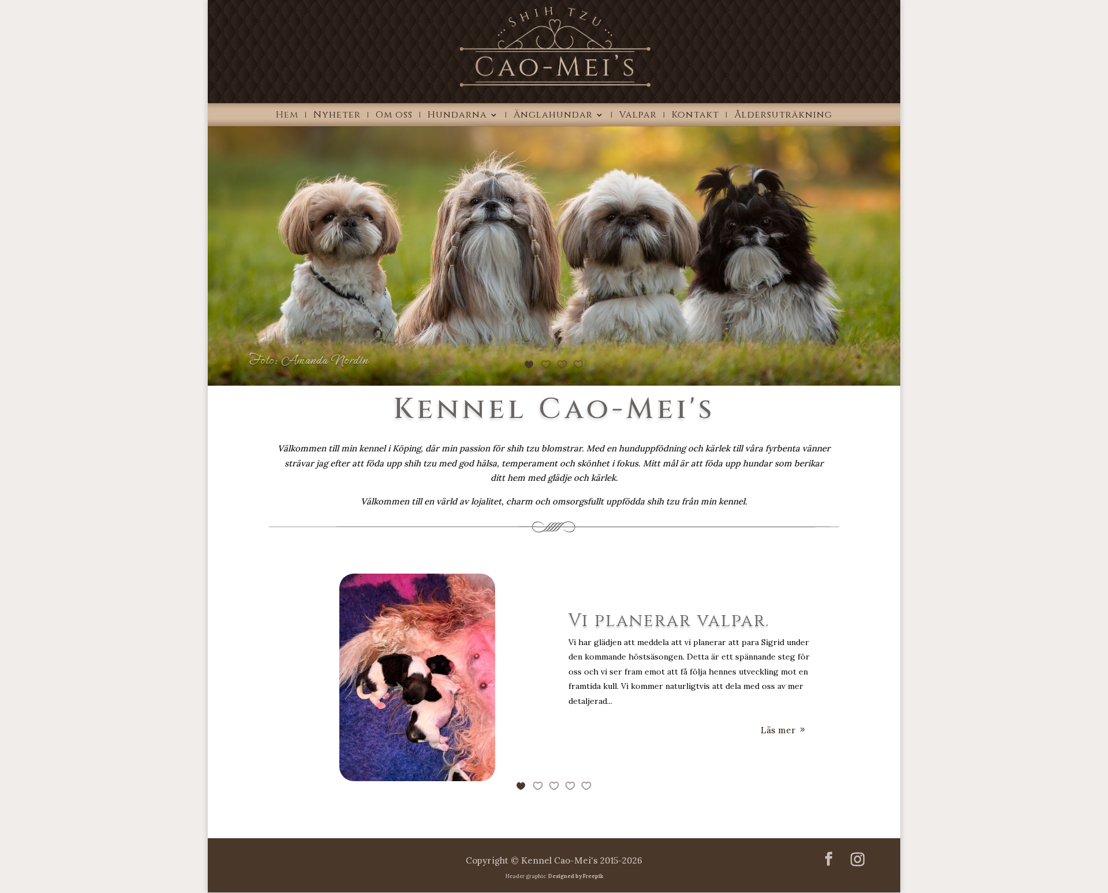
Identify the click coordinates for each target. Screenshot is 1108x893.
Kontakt (695, 116)
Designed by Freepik (575, 876)
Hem (287, 116)
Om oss (394, 116)
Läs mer (778, 730)
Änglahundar (553, 116)
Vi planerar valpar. (669, 620)
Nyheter (337, 116)
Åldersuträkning (783, 116)
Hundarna (457, 116)
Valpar (638, 116)
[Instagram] (857, 859)
